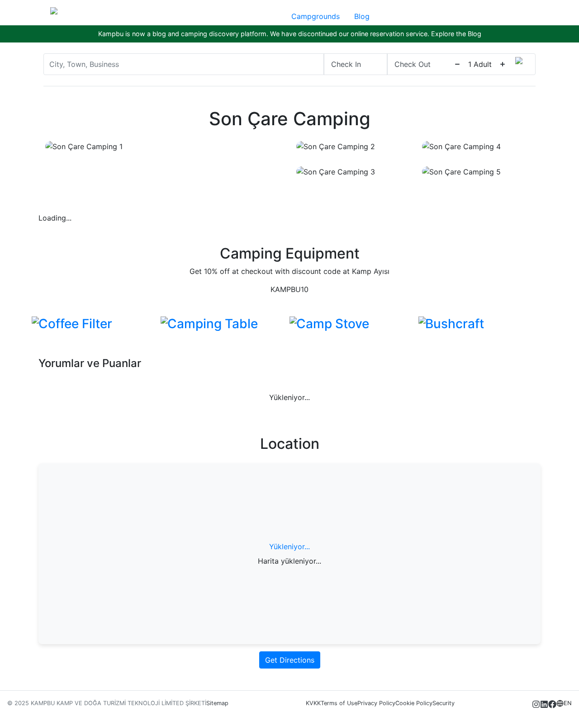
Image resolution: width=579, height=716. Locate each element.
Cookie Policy (413, 703)
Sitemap (217, 703)
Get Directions (289, 659)
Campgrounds (315, 16)
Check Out (412, 64)
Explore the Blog (456, 34)
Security (443, 703)
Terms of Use (339, 703)
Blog (362, 16)
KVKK (313, 703)
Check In (346, 64)
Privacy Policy (376, 703)
